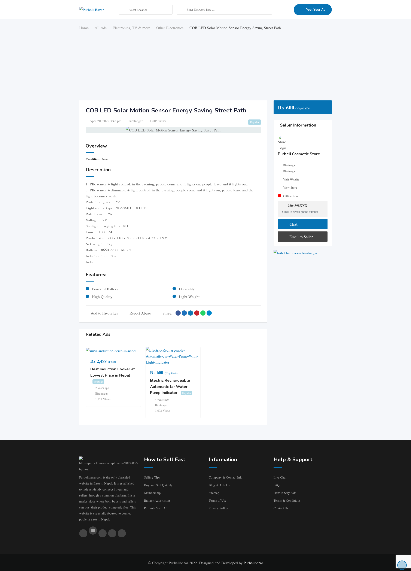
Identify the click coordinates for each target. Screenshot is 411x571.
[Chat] (281, 9)
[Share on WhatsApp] (203, 313)
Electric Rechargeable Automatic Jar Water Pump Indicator (170, 386)
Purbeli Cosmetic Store (299, 154)
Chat (293, 224)
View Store (290, 187)
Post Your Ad (315, 10)
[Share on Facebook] (178, 313)
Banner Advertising (157, 500)
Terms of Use (217, 500)
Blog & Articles (219, 485)
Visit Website (291, 179)
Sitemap (214, 492)
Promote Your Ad (155, 508)
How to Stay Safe (285, 492)
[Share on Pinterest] (196, 313)
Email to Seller (300, 236)
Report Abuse (140, 313)
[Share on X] (184, 313)
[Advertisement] (205, 63)
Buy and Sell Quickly (158, 485)
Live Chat (280, 477)
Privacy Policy (218, 508)
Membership (152, 492)
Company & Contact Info (226, 477)
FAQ (277, 485)
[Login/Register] (288, 9)
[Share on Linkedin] (190, 313)
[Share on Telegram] (209, 313)
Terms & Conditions (287, 500)
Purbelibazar (253, 562)
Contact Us (281, 508)
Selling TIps (152, 477)
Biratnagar (136, 121)
